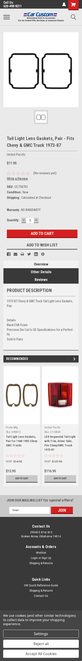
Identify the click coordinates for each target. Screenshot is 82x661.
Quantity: (13, 220)
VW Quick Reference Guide (41, 585)
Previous (68, 359)
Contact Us (41, 595)
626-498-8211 (12, 6)
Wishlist (41, 552)
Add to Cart (21, 478)
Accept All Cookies (41, 653)
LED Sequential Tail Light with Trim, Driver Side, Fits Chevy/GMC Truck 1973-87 (59, 443)
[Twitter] (29, 254)
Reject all (41, 643)
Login (34, 558)
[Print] (22, 254)
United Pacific (52, 427)
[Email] (15, 254)
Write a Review (17, 178)
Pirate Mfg (12, 427)
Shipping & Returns (41, 563)
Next (75, 359)
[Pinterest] (43, 254)
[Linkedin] (36, 254)
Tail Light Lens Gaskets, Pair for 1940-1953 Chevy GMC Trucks (21, 441)
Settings (41, 633)
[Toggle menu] (6, 17)
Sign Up (46, 558)
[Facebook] (8, 254)
